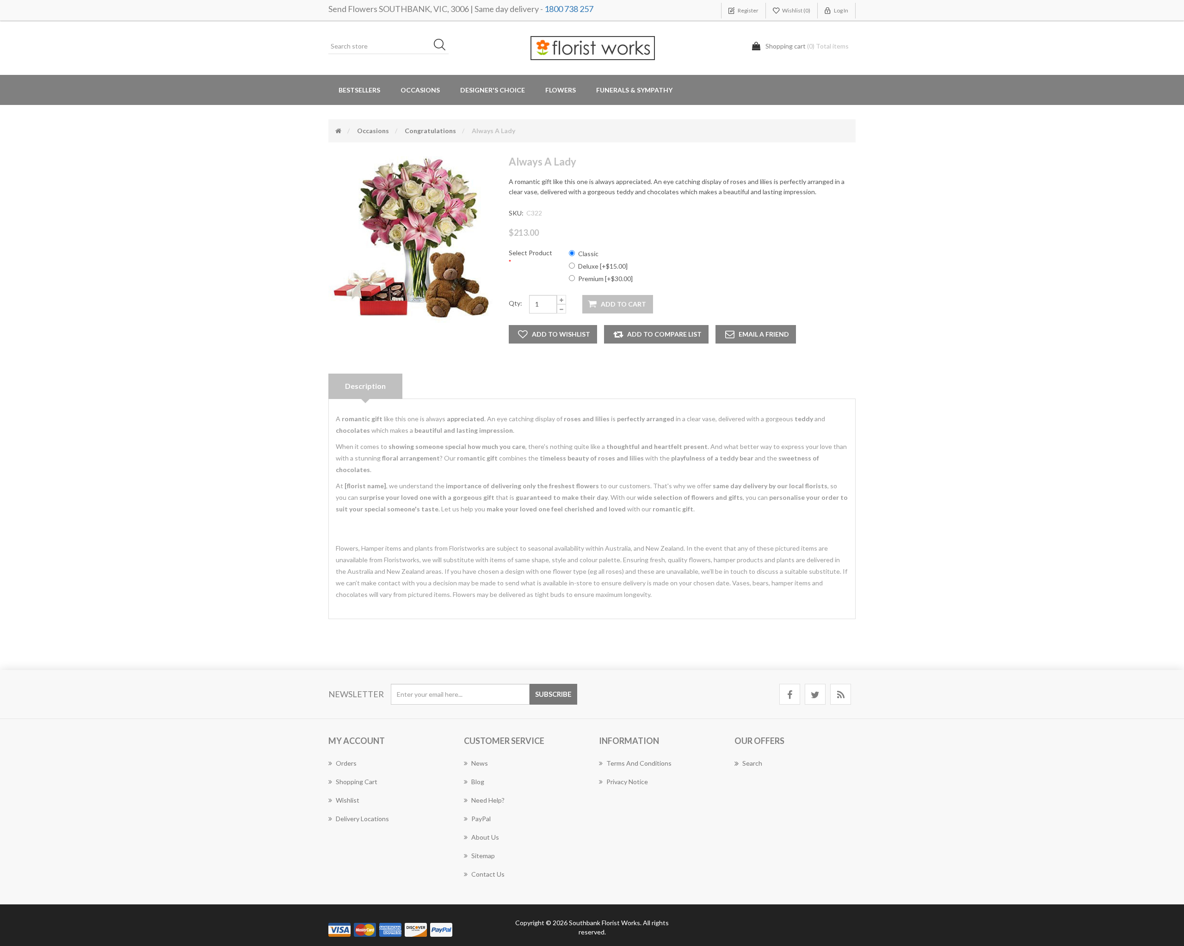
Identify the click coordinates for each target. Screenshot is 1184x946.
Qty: (515, 303)
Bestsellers (359, 90)
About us (485, 837)
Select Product (530, 253)
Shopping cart (356, 782)
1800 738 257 (568, 9)
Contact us (488, 874)
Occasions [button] (420, 90)
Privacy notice (627, 782)
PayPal (481, 819)
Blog (477, 782)
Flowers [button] (560, 90)
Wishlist (347, 800)
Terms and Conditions (639, 763)
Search (752, 763)
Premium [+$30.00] (605, 279)
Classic (588, 254)
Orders (346, 763)
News (479, 763)
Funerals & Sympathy (634, 90)
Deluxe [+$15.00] (603, 266)
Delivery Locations (362, 819)
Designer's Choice (492, 90)
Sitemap (483, 856)
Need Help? (488, 800)
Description (365, 385)
